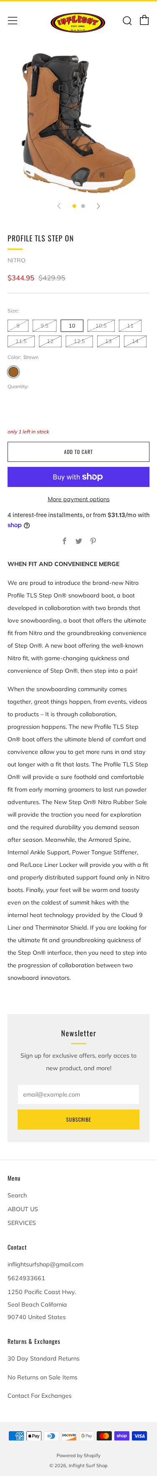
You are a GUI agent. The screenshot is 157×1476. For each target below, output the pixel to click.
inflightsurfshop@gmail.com (45, 1264)
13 (108, 341)
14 (135, 341)
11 (130, 325)
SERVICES (22, 1223)
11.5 (21, 341)
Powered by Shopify (78, 1455)
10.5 (101, 325)
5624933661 (26, 1278)
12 (50, 341)
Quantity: (18, 386)
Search (17, 1195)
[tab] (74, 206)
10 (72, 325)
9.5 (45, 325)
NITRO (17, 260)
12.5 (79, 341)
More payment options (79, 499)
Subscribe (78, 1119)
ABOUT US (23, 1209)
